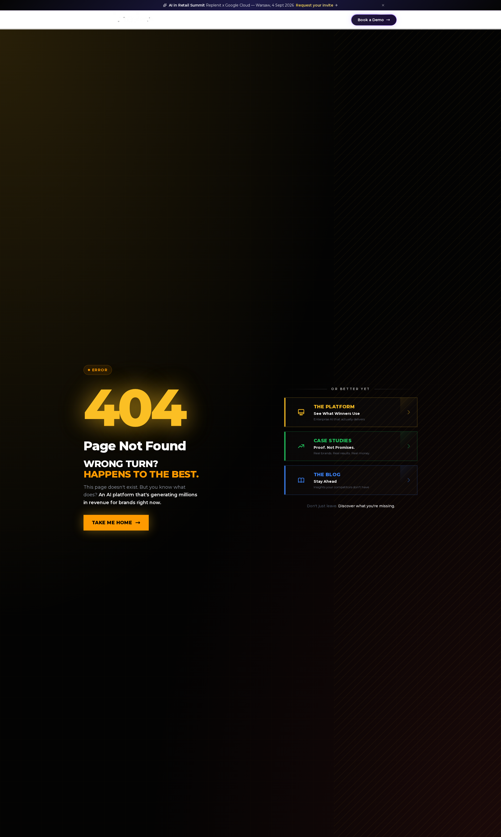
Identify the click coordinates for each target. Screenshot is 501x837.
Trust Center (305, 19)
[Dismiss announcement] (383, 5)
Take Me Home (112, 523)
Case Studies (273, 19)
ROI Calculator (240, 19)
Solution (169, 19)
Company (334, 19)
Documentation (205, 19)
